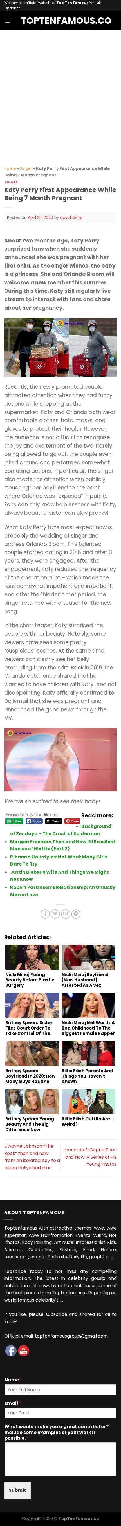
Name (13, 1380)
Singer (26, 168)
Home (10, 168)
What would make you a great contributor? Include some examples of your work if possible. (57, 1432)
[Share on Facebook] (45, 914)
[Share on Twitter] (55, 914)
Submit (17, 1490)
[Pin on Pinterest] (75, 914)
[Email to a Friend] (65, 914)
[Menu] (7, 21)
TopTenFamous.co (60, 20)
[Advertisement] (60, 93)
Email (13, 1403)
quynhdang (71, 217)
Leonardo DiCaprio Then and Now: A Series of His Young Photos (90, 1157)
